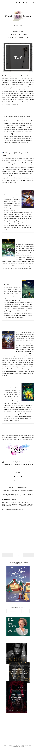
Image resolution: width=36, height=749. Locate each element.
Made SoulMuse (18, 746)
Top (19, 472)
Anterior (29, 555)
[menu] (2, 2)
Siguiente (7, 555)
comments (18, 481)
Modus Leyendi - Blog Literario (20, 745)
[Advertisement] (18, 727)
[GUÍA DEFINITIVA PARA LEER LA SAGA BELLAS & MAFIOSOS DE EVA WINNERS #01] (16, 712)
